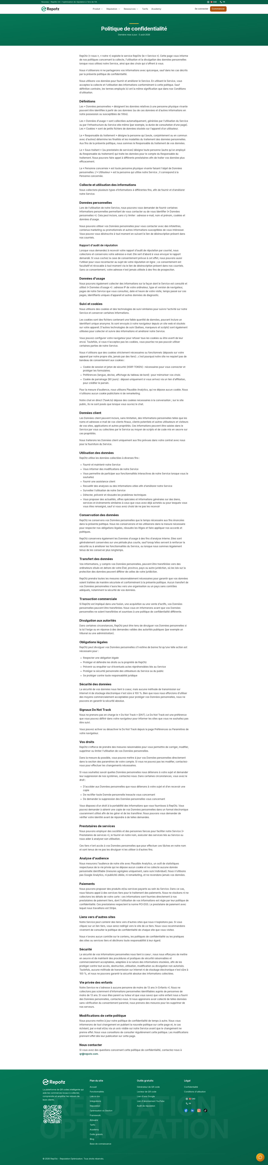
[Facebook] (186, 1110)
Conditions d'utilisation (195, 1091)
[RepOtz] (50, 9)
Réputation (112, 9)
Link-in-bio (95, 1096)
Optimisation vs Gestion (101, 1110)
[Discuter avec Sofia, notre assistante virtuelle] (260, 1157)
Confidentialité (191, 1087)
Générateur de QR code (148, 1087)
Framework (95, 1115)
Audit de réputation (146, 1106)
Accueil (93, 1087)
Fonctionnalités (97, 1091)
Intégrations (95, 1101)
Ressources (130, 9)
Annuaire (94, 1120)
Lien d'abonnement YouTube (150, 1101)
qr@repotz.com (88, 1054)
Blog (92, 1139)
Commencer (218, 9)
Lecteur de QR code (146, 1091)
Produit (96, 9)
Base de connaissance (100, 1144)
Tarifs (145, 9)
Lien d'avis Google (146, 1096)
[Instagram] (199, 1110)
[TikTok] (205, 1110)
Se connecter (201, 9)
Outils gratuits (96, 1134)
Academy (156, 9)
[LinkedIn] (192, 1110)
